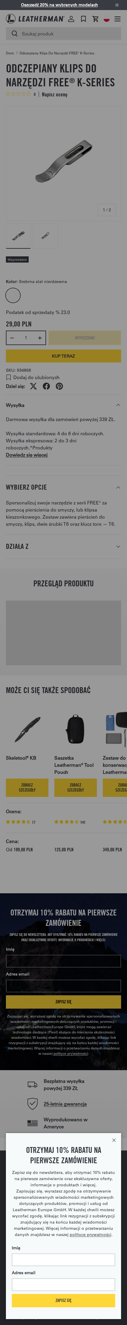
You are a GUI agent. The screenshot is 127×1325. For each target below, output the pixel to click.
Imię (16, 1247)
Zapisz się (63, 1300)
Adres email (23, 1272)
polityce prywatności (90, 1234)
